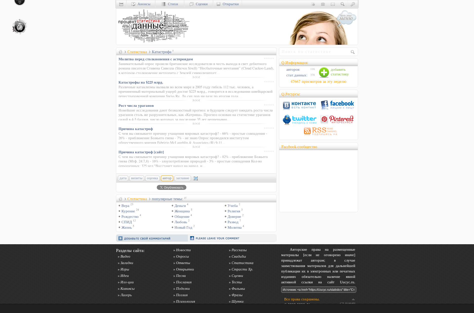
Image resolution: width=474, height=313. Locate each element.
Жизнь (126, 227)
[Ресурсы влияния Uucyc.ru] (120, 51)
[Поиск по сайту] (343, 3)
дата (123, 178)
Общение (182, 216)
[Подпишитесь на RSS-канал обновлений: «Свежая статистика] (318, 136)
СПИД (126, 222)
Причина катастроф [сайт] (141, 152)
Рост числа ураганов (136, 105)
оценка (152, 178)
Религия (234, 211)
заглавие (182, 178)
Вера (125, 205)
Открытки (229, 3)
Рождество (130, 216)
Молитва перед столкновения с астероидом (155, 59)
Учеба (233, 205)
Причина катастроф (135, 128)
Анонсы (142, 3)
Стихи (172, 3)
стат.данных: (296, 75)
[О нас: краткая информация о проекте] (313, 3)
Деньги (180, 205)
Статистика (137, 51)
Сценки (201, 3)
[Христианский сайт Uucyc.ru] (153, 43)
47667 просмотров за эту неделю (318, 81)
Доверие (234, 216)
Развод (233, 222)
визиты (136, 178)
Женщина (182, 211)
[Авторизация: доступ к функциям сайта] (353, 3)
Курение (128, 211)
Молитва (235, 227)
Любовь (181, 222)
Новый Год (183, 227)
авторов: (292, 69)
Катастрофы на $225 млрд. (140, 82)
